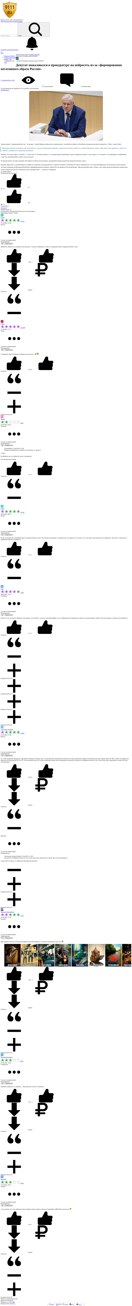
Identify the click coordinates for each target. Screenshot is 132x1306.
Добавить (66, 1304)
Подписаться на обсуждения (26, 211)
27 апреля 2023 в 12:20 (8, 80)
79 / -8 (2, 188)
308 (13, 1302)
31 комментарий (6, 171)
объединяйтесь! (18, 20)
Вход (2, 53)
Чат (2, 243)
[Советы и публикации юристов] (10, 18)
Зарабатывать (5, 90)
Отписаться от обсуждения (9, 211)
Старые (15, 213)
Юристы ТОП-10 (9, 56)
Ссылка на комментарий (8, 240)
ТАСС (119, 144)
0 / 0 (3, 204)
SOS (5, 62)
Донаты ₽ (4, 208)
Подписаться (5, 206)
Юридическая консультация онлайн (12, 21)
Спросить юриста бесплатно (9, 50)
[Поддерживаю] (14, 262)
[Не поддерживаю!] (46, 262)
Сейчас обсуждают (10, 57)
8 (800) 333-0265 (35, 54)
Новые (11, 213)
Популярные (4, 213)
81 (12, 1300)
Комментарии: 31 (6, 209)
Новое (7, 59)
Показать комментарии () (9, 1299)
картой (30, 290)
